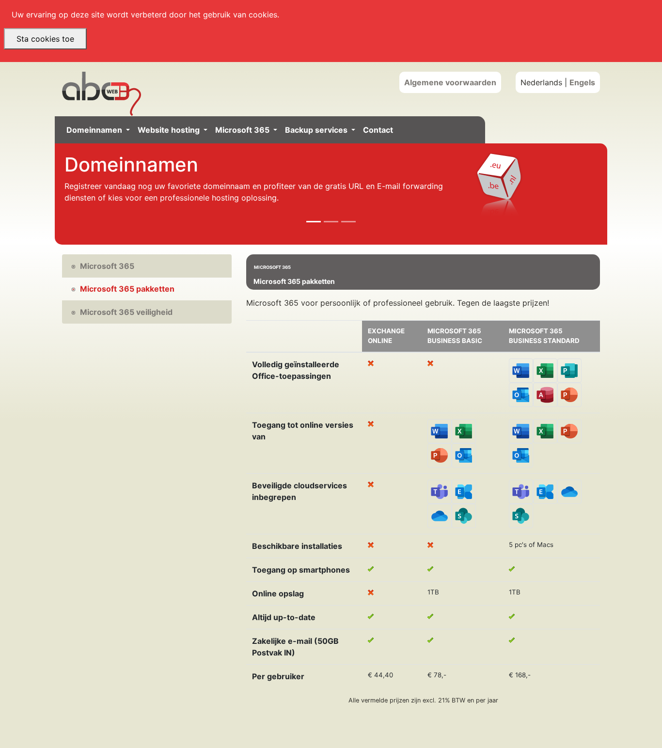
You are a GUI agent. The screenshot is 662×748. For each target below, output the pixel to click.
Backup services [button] (317, 130)
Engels (582, 82)
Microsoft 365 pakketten (127, 289)
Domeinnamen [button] (95, 130)
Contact (378, 130)
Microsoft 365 (107, 266)
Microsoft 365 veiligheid (126, 312)
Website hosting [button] (170, 130)
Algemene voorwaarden (450, 82)
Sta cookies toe (45, 39)
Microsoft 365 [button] (243, 130)
